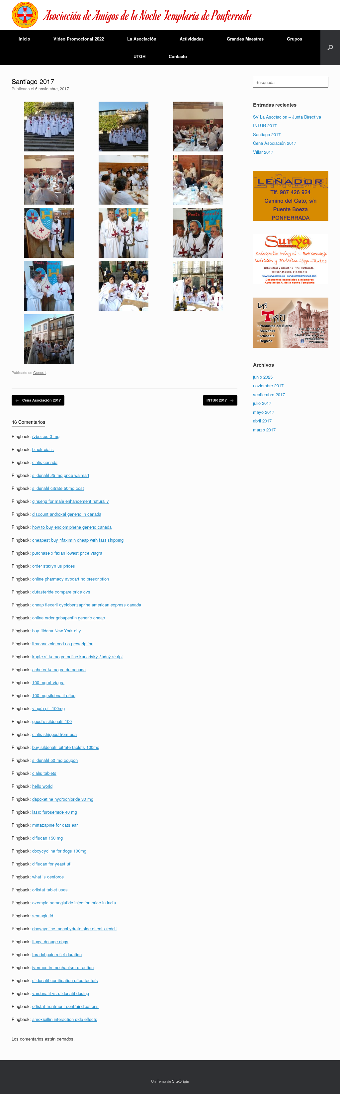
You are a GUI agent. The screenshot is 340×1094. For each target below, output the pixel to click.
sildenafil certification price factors (65, 980)
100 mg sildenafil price (53, 695)
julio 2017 (262, 403)
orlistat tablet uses (50, 889)
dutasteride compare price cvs (61, 592)
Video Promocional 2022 (78, 39)
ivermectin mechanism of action (63, 967)
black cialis (43, 449)
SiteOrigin (180, 1081)
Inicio (24, 39)
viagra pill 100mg (48, 708)
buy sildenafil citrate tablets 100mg (65, 747)
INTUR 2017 (220, 400)
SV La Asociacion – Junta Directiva (287, 117)
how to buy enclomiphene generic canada (72, 527)
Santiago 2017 (267, 134)
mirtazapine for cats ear (55, 825)
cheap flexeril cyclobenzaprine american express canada (86, 604)
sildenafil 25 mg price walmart (60, 475)
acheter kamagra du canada (59, 669)
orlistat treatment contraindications (65, 1006)
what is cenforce (48, 876)
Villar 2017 (263, 152)
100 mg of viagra (48, 682)
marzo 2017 (264, 429)
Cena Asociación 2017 (38, 400)
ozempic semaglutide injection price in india (74, 902)
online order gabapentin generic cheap (68, 617)
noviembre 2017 (268, 385)
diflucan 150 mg (47, 838)
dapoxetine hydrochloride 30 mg (62, 799)
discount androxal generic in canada (66, 514)
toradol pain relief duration (57, 954)
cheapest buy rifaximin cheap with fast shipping (78, 540)
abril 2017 (262, 420)
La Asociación (141, 39)
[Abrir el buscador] (330, 47)
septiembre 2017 (269, 394)
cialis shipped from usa (54, 734)
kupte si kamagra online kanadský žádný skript (77, 656)
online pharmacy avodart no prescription (70, 579)
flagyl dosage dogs (50, 941)
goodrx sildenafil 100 (52, 721)
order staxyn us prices (53, 566)
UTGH (139, 56)
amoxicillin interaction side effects (64, 1019)
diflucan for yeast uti (51, 864)
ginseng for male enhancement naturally (70, 501)
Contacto (178, 56)
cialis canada (44, 462)
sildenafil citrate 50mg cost (58, 488)
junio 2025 (263, 377)
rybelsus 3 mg (45, 436)
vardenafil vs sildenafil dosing (60, 993)
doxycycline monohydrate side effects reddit (74, 928)
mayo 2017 (263, 412)
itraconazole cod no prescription (62, 643)
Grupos (294, 39)
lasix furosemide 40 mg (54, 812)
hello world (42, 786)
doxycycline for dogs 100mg (59, 851)
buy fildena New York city (56, 630)
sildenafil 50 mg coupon (55, 760)
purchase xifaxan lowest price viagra (67, 553)
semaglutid (42, 915)
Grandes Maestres (245, 39)
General (39, 372)
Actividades (192, 39)
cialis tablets (44, 773)
